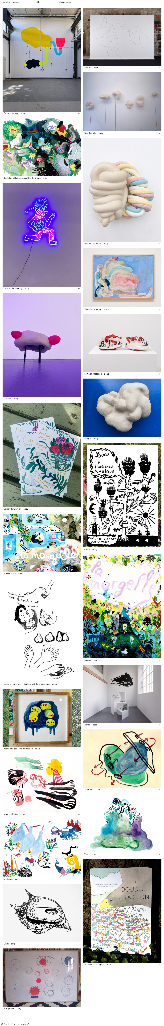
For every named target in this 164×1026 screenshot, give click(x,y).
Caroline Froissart (11, 2)
